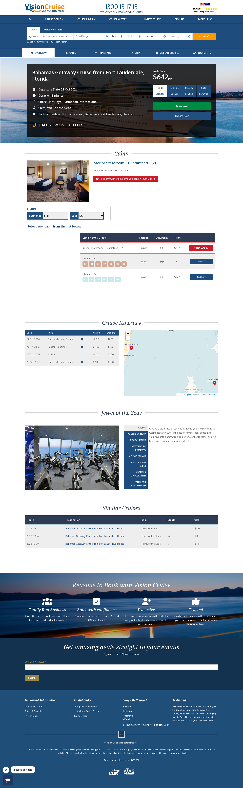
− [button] (128, 337)
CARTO (214, 394)
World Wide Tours (53, 29)
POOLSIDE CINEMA (136, 434)
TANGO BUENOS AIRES (138, 464)
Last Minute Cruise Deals (86, 711)
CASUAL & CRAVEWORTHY (138, 474)
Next (114, 467)
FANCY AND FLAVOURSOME (138, 484)
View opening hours (130, 12)
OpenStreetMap (192, 394)
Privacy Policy (31, 716)
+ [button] (128, 333)
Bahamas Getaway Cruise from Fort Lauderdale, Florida (94, 528)
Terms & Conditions (34, 711)
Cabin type (35, 215)
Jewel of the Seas (58, 108)
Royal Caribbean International (76, 102)
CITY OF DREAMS (137, 456)
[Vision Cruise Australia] (44, 11)
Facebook (128, 706)
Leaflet (179, 394)
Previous (31, 467)
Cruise (34, 29)
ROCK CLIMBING (138, 440)
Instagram (128, 711)
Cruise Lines (85, 19)
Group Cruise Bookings (85, 706)
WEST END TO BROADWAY (139, 448)
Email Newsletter (35, 661)
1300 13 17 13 (121, 7)
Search (203, 36)
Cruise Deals (53, 19)
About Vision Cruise (34, 706)
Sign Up (179, 19)
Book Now (182, 106)
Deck (74, 215)
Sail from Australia (39, 41)
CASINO (142, 428)
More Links (205, 19)
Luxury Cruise (152, 19)
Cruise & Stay (117, 19)
